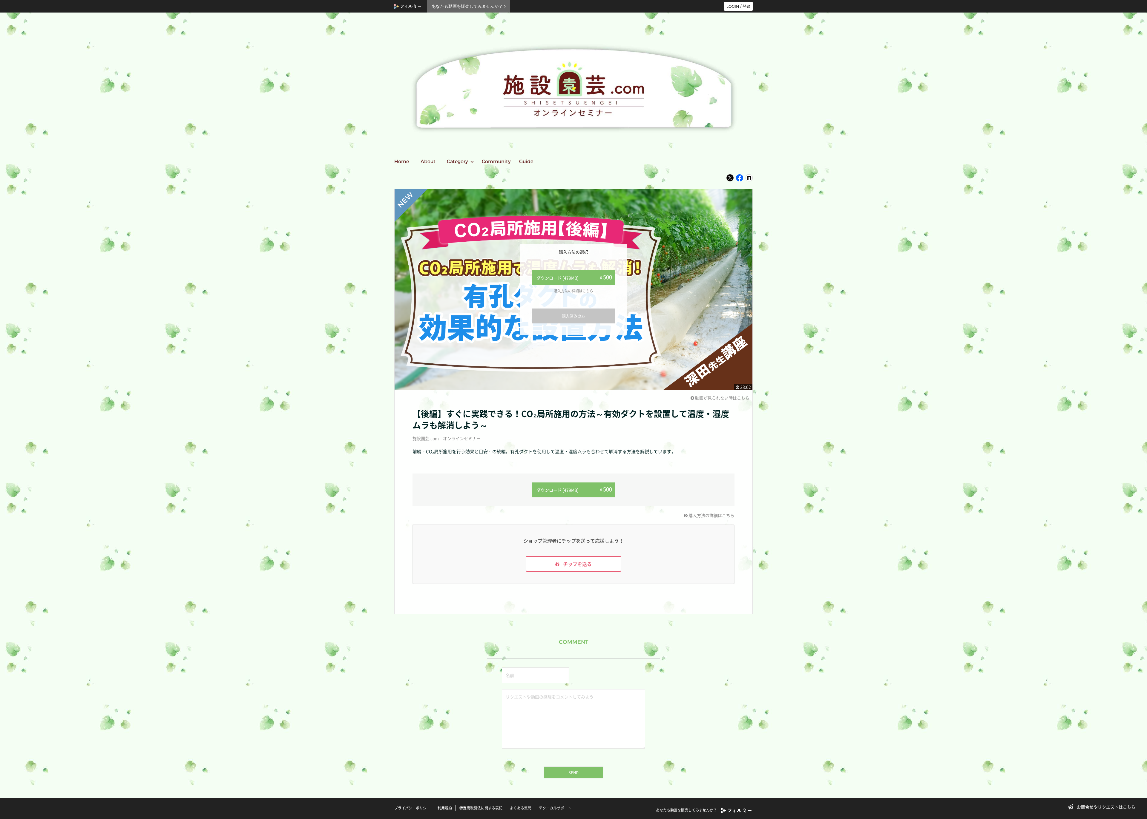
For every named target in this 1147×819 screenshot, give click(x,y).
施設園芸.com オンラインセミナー (447, 438)
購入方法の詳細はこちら (573, 291)
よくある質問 (520, 808)
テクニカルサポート (555, 808)
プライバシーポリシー (412, 808)
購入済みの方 (573, 316)
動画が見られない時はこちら (721, 398)
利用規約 (445, 808)
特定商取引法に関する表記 (480, 808)
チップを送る (577, 563)
